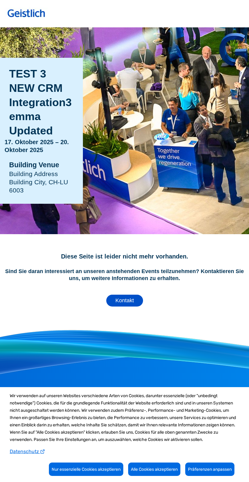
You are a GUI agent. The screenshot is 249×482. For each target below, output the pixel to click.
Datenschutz (25, 451)
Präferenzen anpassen (210, 469)
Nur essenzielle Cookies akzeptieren (86, 469)
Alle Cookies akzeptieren (154, 469)
